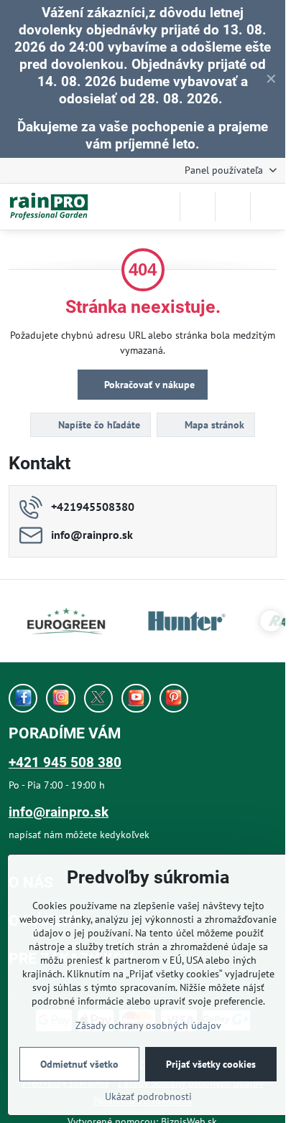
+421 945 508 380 (65, 762)
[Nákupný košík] (233, 206)
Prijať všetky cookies (211, 1064)
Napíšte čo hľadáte (97, 424)
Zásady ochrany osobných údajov (148, 1025)
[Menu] (268, 206)
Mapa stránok (213, 424)
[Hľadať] (197, 206)
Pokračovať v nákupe (148, 384)
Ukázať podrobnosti (148, 1096)
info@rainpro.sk (58, 812)
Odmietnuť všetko (79, 1064)
